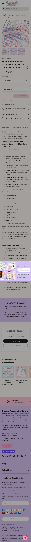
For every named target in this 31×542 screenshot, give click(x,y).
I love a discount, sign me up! (23, 274)
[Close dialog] (30, 262)
